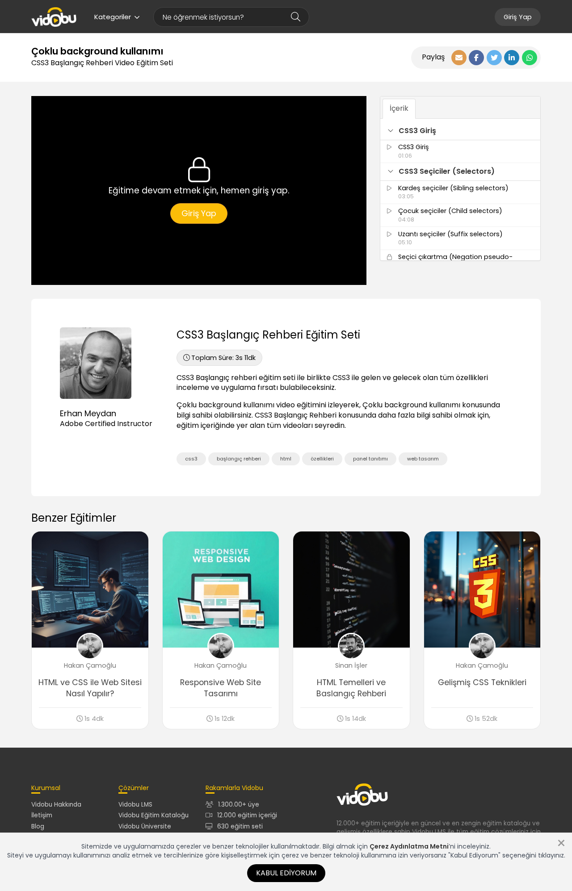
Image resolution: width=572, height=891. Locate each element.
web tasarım (423, 458)
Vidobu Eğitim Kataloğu (153, 815)
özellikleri (322, 458)
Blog (37, 826)
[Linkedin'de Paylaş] (511, 57)
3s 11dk (223, 357)
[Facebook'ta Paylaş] (476, 57)
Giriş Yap (518, 17)
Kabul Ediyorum (286, 873)
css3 (191, 458)
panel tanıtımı (370, 458)
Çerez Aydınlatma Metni (409, 846)
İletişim (41, 815)
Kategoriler (112, 16)
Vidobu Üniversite (144, 826)
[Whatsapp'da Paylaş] (529, 57)
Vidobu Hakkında (56, 804)
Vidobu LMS (135, 804)
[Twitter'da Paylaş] (494, 57)
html (285, 458)
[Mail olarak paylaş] (459, 57)
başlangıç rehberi (239, 458)
